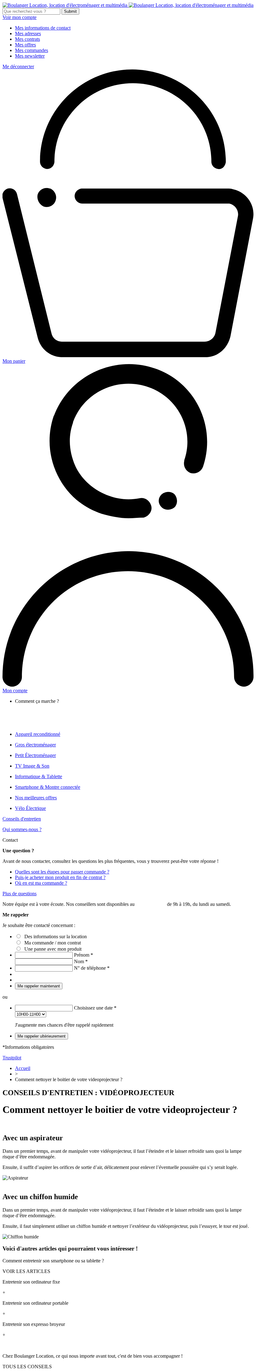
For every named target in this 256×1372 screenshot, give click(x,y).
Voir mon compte (19, 17)
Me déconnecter (18, 66)
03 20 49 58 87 (151, 904)
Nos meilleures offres (36, 797)
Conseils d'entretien (21, 818)
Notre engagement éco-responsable (61, 718)
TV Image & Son (32, 766)
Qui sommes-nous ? (22, 829)
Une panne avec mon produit (52, 949)
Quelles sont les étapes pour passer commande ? (62, 871)
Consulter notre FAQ (48, 723)
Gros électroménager (35, 744)
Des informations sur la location (55, 936)
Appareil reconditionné (37, 734)
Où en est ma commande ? (41, 883)
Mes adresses (28, 33)
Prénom (83, 955)
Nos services (39, 712)
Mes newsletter (30, 56)
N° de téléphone (92, 968)
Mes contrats (27, 39)
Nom (81, 961)
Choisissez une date (95, 1007)
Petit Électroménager (35, 755)
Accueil (22, 1068)
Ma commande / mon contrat (52, 942)
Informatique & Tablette (38, 776)
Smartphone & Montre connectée (47, 787)
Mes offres (25, 44)
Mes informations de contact (43, 28)
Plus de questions (19, 893)
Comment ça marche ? (49, 706)
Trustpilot (11, 1057)
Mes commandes (31, 50)
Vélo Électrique (30, 808)
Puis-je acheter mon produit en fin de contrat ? (60, 877)
